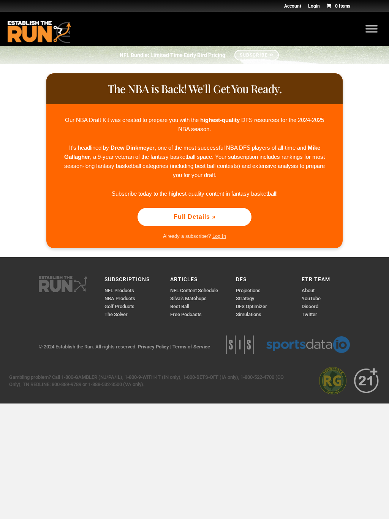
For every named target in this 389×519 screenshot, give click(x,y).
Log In (219, 236)
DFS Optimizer (251, 306)
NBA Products (119, 298)
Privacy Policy (153, 347)
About (308, 290)
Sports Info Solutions (240, 344)
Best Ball (179, 306)
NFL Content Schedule (194, 290)
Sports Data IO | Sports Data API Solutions (308, 344)
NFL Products (119, 290)
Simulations (248, 314)
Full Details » (195, 217)
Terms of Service (191, 347)
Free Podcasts (186, 314)
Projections (248, 290)
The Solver (116, 314)
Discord (310, 306)
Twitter (309, 314)
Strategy (245, 298)
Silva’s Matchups (188, 298)
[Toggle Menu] (371, 28)
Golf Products (119, 306)
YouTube (311, 298)
